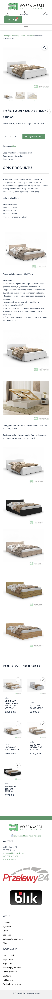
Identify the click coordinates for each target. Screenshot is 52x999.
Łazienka (7, 935)
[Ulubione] (44, 12)
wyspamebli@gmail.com (13, 853)
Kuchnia (6, 922)
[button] (44, 47)
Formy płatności (10, 971)
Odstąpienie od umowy (13, 984)
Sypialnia (24, 36)
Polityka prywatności (12, 967)
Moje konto (24, 14)
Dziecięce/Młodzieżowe (13, 939)
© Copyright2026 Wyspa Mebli (26, 993)
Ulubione (44, 14)
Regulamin (7, 963)
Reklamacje (8, 980)
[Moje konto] (24, 12)
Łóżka (31, 36)
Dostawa (7, 976)
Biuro (5, 943)
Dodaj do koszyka (33, 136)
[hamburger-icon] (26, 27)
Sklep (17, 36)
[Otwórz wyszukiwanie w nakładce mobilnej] (6, 13)
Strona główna (8, 36)
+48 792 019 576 (10, 856)
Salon (5, 930)
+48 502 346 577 (10, 859)
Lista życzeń (8, 955)
